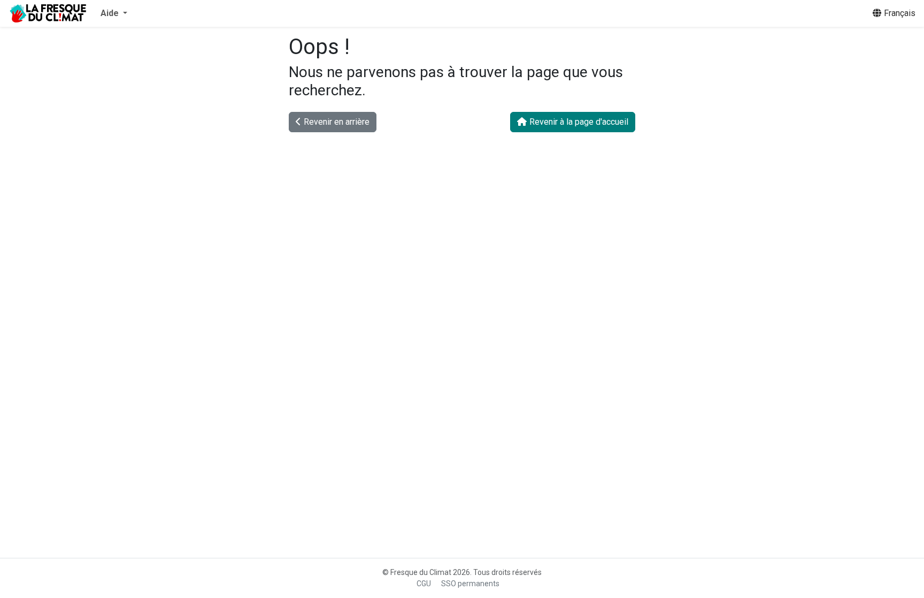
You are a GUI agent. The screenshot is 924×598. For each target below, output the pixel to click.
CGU (424, 583)
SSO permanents (470, 583)
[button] (114, 13)
